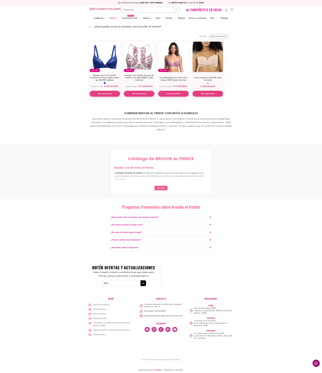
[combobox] (150, 10)
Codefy (158, 369)
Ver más (161, 188)
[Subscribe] (143, 283)
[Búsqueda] (176, 9)
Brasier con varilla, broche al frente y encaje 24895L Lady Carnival (139, 77)
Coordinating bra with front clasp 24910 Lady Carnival (173, 79)
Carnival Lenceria (154, 360)
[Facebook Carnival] (147, 329)
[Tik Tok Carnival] (161, 329)
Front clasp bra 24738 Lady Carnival (207, 79)
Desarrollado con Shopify (171, 360)
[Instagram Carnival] (154, 329)
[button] (232, 10)
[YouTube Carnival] (174, 329)
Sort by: (202, 36)
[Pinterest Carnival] (167, 329)
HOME (90, 26)
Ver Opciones (105, 93)
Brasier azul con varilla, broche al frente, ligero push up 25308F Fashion (104, 77)
